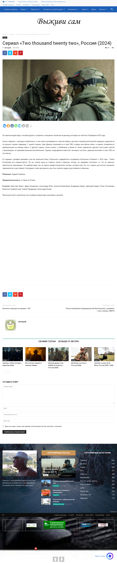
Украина (56, 486)
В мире (23, 9)
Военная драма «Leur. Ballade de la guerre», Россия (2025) (56, 365)
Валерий (8, 48)
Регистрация (36, 5)
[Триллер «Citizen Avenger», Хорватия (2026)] (13, 354)
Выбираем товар (58, 504)
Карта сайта (45, 5)
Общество (34, 9)
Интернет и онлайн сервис (53, 9)
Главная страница (8, 5)
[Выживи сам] (58, 21)
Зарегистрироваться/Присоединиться (53, 1)
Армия (84, 9)
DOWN (61, 559)
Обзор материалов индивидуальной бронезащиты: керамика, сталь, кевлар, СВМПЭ (90, 309)
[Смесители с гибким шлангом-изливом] (46, 501)
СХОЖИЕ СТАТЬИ (47, 341)
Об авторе (26, 5)
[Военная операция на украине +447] (46, 483)
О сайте (18, 5)
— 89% (31, 525)
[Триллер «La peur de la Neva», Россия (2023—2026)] (104, 354)
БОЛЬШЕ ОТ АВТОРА (68, 341)
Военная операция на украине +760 (16, 308)
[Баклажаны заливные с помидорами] (46, 492)
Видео (94, 9)
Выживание (72, 9)
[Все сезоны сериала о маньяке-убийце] (35, 354)
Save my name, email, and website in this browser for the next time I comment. (33, 426)
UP (55, 559)
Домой (5, 34)
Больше (102, 9)
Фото (52, 5)
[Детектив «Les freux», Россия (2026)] (81, 354)
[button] (111, 9)
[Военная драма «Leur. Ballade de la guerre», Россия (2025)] (58, 354)
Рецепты (56, 495)
